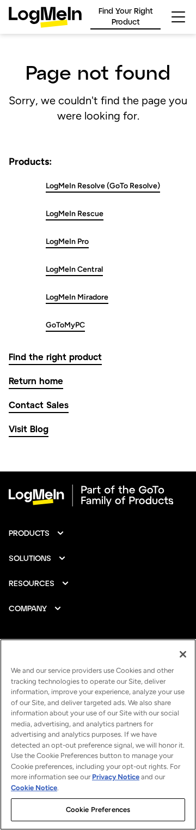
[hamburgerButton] (178, 17)
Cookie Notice (34, 788)
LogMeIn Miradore (77, 297)
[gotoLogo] (45, 17)
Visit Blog (28, 428)
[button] (37, 533)
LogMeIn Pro (67, 241)
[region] (98, 734)
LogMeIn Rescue (74, 213)
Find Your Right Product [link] (126, 16)
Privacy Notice (115, 777)
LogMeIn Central (74, 269)
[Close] (183, 654)
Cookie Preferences (98, 809)
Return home (36, 380)
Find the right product (55, 356)
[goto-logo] (98, 495)
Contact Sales (39, 404)
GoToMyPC (65, 325)
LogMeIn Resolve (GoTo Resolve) (103, 185)
